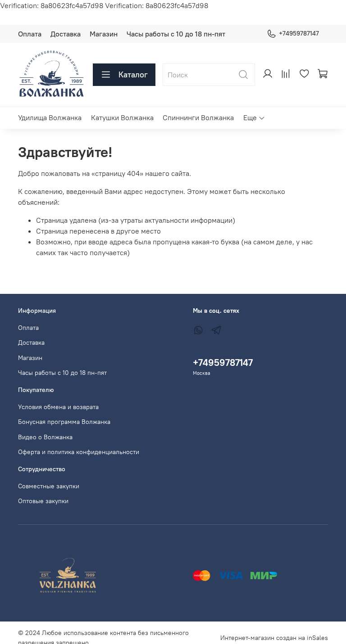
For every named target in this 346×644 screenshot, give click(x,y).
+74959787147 (299, 33)
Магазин (104, 33)
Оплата (29, 33)
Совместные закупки (48, 486)
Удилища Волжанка (50, 117)
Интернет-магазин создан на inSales (274, 638)
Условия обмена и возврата (58, 407)
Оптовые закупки (43, 501)
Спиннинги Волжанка (198, 117)
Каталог (133, 74)
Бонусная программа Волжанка (64, 422)
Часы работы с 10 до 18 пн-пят (176, 33)
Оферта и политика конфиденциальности (78, 452)
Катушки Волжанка (122, 117)
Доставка (65, 33)
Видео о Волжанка (45, 437)
